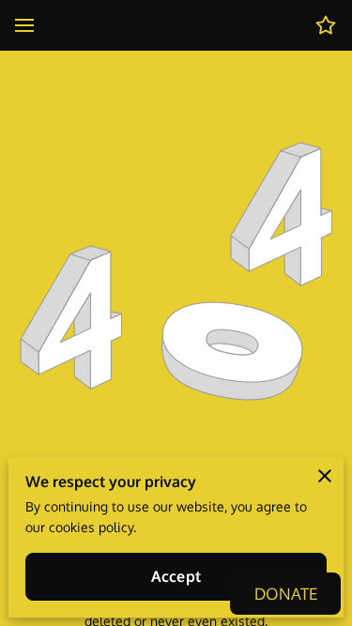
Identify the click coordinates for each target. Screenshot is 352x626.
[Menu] (24, 25)
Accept (176, 576)
